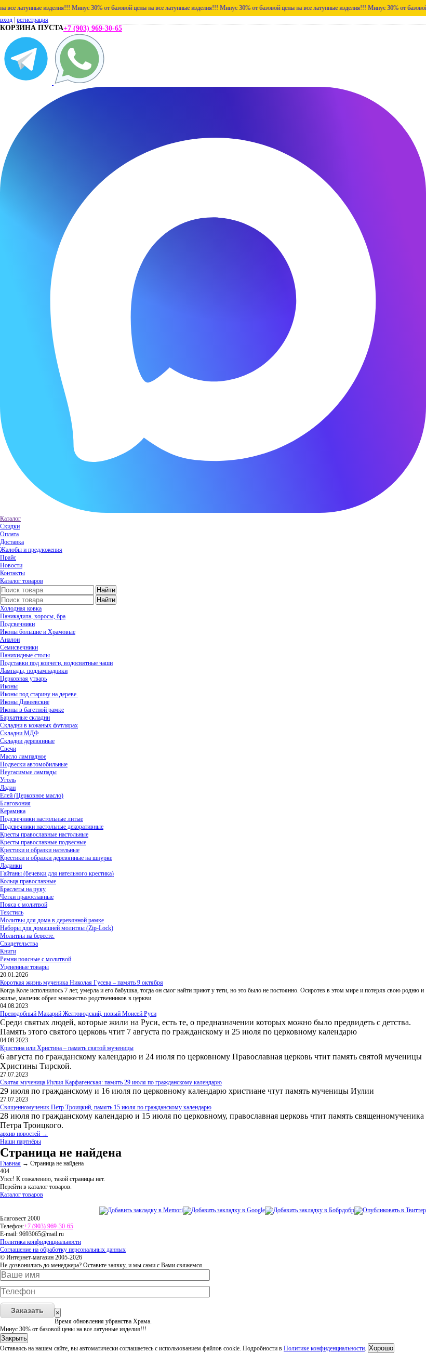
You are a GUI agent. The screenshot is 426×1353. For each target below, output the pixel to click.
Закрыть (14, 1338)
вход (6, 19)
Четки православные (27, 896)
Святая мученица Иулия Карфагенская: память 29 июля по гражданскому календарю (111, 1082)
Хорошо (381, 1348)
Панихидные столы (25, 655)
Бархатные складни (25, 717)
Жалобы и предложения (31, 549)
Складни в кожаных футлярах (39, 725)
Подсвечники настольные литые (41, 819)
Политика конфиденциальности (40, 1241)
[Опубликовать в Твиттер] (390, 1210)
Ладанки (11, 865)
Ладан (8, 787)
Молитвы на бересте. (27, 935)
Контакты (12, 573)
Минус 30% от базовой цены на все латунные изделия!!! (134, 7)
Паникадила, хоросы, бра (32, 616)
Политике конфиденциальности (324, 1348)
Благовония (15, 803)
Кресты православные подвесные (43, 842)
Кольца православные (28, 881)
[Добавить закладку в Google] (224, 1210)
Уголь (8, 780)
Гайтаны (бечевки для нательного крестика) (57, 873)
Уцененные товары (24, 967)
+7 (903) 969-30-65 (92, 28)
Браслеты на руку (23, 889)
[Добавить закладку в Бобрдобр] (309, 1210)
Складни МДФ (19, 733)
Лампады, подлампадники (34, 670)
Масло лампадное (23, 756)
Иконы (9, 686)
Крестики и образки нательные (39, 850)
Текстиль (11, 912)
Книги (8, 951)
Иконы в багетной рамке (32, 709)
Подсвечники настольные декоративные (51, 826)
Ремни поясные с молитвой (35, 959)
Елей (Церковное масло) (31, 795)
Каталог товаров (21, 581)
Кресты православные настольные (44, 834)
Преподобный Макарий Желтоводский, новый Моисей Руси (78, 1013)
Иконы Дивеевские (24, 702)
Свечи (8, 748)
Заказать (27, 1310)
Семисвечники (19, 647)
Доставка (12, 542)
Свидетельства (19, 943)
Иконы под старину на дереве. (39, 694)
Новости (11, 565)
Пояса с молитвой (23, 904)
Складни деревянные (27, 741)
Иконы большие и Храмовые (37, 631)
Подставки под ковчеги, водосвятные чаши (56, 663)
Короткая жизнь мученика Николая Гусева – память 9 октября (81, 982)
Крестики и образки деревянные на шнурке (56, 857)
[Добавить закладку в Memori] (141, 1210)
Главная (10, 1163)
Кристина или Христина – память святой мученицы (67, 1048)
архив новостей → (24, 1133)
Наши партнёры (20, 1141)
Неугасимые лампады (28, 772)
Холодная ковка (21, 608)
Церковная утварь (23, 678)
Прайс (8, 557)
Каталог (10, 518)
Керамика (12, 811)
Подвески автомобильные (34, 764)
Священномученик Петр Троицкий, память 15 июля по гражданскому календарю (105, 1107)
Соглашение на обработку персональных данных (63, 1249)
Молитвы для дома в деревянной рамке (52, 920)
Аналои (10, 639)
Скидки (10, 526)
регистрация (32, 19)
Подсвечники (17, 624)
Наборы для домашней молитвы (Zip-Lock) (56, 928)
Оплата (9, 534)
